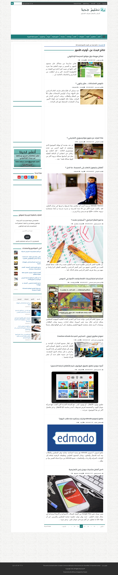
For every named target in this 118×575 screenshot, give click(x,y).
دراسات (63, 37)
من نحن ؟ (104, 3)
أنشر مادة (93, 3)
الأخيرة (38, 299)
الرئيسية (103, 36)
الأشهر (32, 299)
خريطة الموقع (86, 3)
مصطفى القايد (98, 422)
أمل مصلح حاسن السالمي (95, 282)
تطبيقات (81, 37)
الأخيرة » (64, 526)
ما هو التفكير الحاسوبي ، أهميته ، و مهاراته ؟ (31, 284)
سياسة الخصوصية (77, 3)
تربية (48, 37)
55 (75, 142)
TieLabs (85, 572)
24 (74, 526)
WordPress (73, 572)
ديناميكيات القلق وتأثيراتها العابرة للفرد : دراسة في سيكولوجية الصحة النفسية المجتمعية (22, 319)
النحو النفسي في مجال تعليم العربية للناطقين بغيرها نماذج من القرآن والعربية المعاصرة (23, 336)
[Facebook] (30, 3)
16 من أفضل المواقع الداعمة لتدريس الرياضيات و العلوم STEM (31, 279)
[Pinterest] (27, 3)
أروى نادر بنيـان (98, 87)
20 (88, 526)
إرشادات (69, 37)
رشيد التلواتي (98, 142)
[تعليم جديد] (93, 11)
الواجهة (76, 473)
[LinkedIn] (25, 3)
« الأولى (102, 526)
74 (74, 340)
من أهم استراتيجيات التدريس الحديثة (31, 251)
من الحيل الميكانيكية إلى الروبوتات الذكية (31, 263)
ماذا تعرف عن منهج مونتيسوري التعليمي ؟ (85, 138)
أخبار (99, 37)
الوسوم (20, 299)
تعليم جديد (104, 565)
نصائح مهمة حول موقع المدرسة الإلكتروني (85, 56)
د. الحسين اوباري (98, 224)
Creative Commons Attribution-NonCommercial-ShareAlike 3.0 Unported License (79, 565)
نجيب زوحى (99, 60)
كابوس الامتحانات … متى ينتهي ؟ (89, 83)
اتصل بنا (98, 3)
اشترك (27, 237)
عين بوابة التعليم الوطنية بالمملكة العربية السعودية (31, 289)
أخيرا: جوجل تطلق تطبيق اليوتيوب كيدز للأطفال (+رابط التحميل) (77, 365)
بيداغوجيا (42, 37)
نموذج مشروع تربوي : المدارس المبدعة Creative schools (80, 336)
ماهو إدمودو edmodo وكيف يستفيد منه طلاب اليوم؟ (81, 418)
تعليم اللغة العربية (32, 37)
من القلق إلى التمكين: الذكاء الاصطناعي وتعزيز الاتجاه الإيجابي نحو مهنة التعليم (23, 328)
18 (77, 422)
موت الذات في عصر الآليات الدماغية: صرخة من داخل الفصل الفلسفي (23, 311)
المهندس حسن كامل (96, 340)
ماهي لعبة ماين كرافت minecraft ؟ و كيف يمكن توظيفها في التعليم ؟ (31, 257)
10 (94, 526)
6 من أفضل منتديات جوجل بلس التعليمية (86, 469)
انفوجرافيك (55, 37)
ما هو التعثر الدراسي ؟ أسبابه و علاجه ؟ (87, 220)
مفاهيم (93, 37)
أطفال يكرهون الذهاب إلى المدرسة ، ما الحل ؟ (84, 167)
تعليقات (26, 299)
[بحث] (12, 3)
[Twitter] (29, 3)
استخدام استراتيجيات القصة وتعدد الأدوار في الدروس (81, 278)
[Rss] (32, 3)
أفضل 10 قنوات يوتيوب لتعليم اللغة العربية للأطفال (31, 273)
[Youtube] (23, 3)
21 (84, 526)
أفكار (74, 37)
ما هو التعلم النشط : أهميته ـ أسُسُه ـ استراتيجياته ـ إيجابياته (31, 268)
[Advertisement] (45, 20)
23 (78, 526)
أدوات (87, 37)
